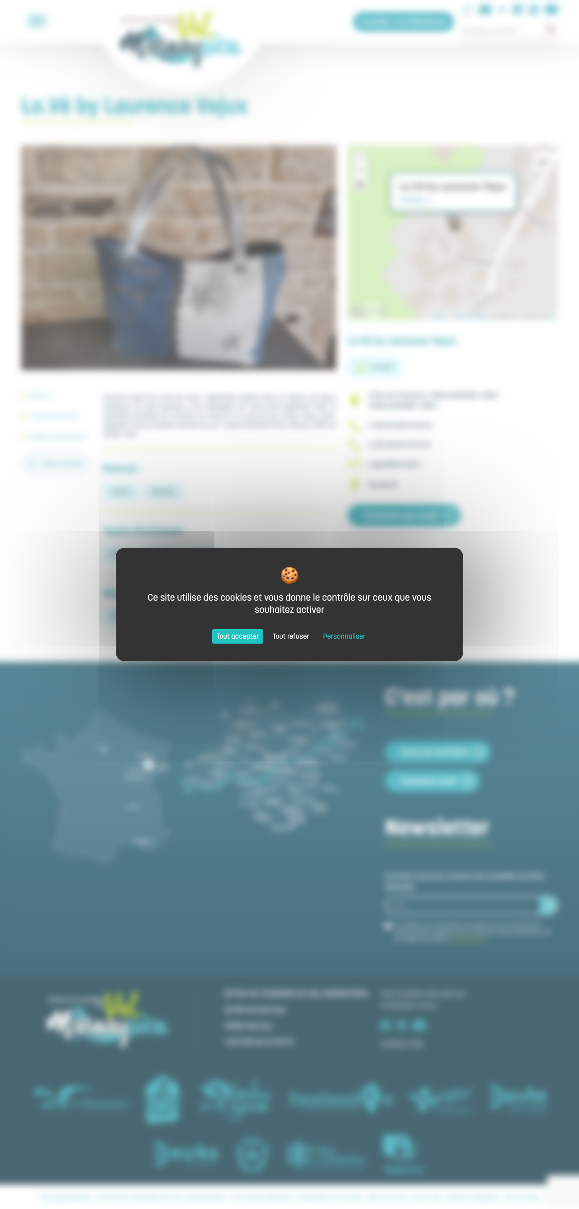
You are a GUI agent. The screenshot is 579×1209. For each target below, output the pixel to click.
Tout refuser (291, 636)
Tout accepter (238, 636)
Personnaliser (344, 636)
